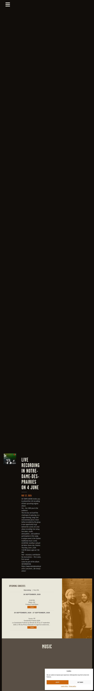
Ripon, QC (31, 602)
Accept (57, 682)
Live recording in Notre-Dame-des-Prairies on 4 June (30, 473)
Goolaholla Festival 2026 (32, 620)
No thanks (80, 682)
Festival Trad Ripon (32, 604)
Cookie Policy (64, 686)
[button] (49, 4)
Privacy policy (72, 686)
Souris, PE (31, 618)
